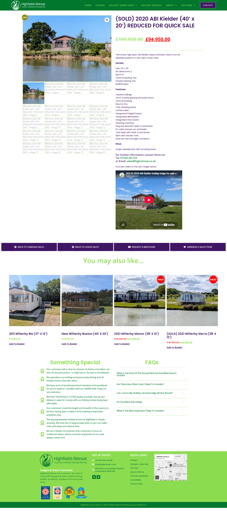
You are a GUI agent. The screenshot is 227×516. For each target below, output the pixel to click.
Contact (133, 460)
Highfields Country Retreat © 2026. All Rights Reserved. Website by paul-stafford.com (113, 505)
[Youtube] (98, 477)
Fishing (100, 5)
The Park (186, 5)
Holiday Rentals (151, 5)
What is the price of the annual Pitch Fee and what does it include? (146, 374)
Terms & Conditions (139, 476)
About (170, 5)
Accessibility (135, 480)
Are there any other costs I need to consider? (140, 384)
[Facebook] (94, 477)
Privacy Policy (136, 484)
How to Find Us (137, 472)
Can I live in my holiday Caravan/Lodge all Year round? (144, 393)
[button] (107, 19)
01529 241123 (128, 158)
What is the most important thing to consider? (140, 410)
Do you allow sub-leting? (129, 401)
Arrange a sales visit (139, 464)
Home (88, 5)
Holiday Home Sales (121, 5)
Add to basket (17, 343)
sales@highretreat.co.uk (141, 161)
